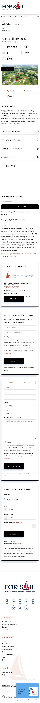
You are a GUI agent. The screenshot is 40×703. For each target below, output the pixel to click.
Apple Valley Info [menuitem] (7, 649)
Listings (9, 254)
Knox (18, 254)
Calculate (14, 534)
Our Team (5, 630)
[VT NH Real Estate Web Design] (12, 696)
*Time (6, 410)
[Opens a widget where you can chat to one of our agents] (27, 692)
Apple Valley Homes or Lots (12, 24)
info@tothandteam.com (9, 624)
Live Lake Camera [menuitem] (7, 655)
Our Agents (28, 296)
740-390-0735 (11, 287)
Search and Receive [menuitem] (8, 647)
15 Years (16, 499)
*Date (6, 402)
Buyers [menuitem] (4, 657)
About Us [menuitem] (5, 644)
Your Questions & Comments (12, 418)
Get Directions (20, 207)
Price (5, 506)
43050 (35, 254)
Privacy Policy (7, 353)
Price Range (6, 31)
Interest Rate (13, 522)
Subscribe (14, 361)
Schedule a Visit (28, 382)
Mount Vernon (26, 254)
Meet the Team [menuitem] (7, 672)
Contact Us (14, 299)
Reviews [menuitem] (4, 675)
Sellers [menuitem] (4, 660)
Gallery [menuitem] (4, 652)
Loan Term (7, 494)
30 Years (8, 499)
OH (14, 254)
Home (3, 254)
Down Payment (8, 514)
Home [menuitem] (4, 641)
